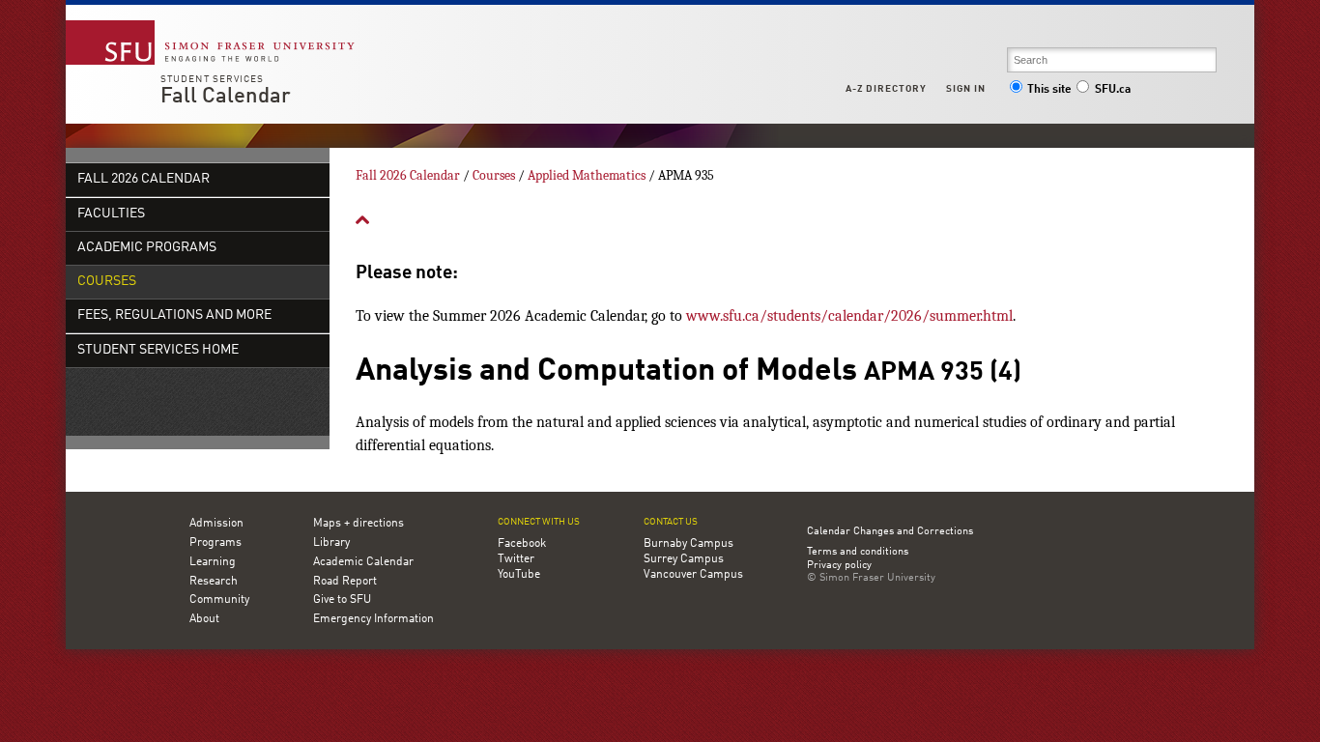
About (204, 619)
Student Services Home (158, 350)
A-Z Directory (886, 89)
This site (1049, 90)
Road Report (345, 581)
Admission (216, 523)
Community (219, 600)
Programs (215, 543)
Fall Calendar (225, 96)
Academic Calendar (363, 562)
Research (213, 581)
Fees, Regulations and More (174, 315)
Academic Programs (146, 248)
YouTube (519, 575)
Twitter (516, 559)
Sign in (966, 89)
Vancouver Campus (693, 575)
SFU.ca (1113, 90)
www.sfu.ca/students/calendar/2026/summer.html (849, 316)
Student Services (212, 79)
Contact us (671, 522)
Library (331, 543)
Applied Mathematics (587, 175)
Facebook (522, 544)
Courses (106, 281)
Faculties (111, 214)
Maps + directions (358, 523)
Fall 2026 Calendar (143, 179)
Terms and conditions (857, 552)
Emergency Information (373, 619)
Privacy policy (839, 566)
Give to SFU (342, 600)
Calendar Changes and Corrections (890, 532)
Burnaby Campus (688, 544)
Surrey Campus (684, 559)
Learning (212, 562)
